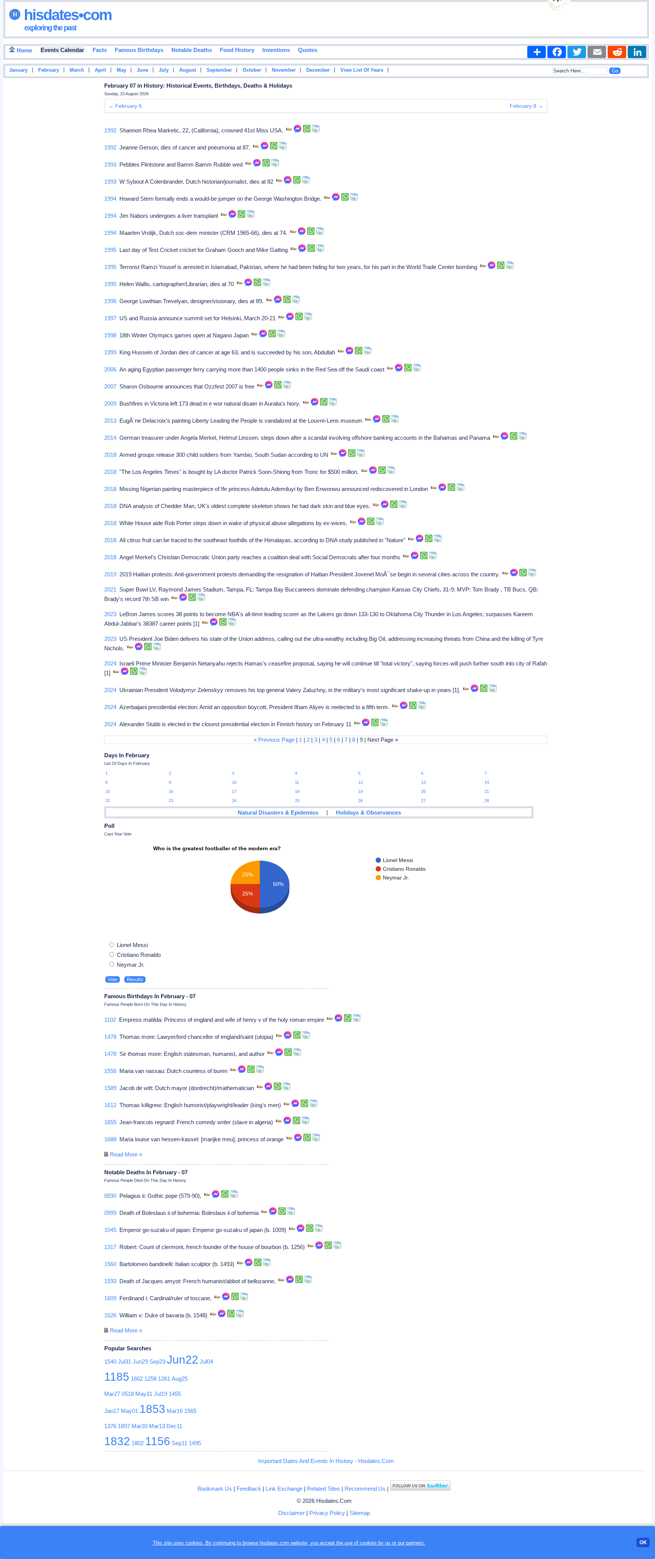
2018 (110, 454)
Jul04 (206, 1361)
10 (234, 782)
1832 (117, 1441)
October (252, 70)
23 (171, 800)
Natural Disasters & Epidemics (278, 812)
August (187, 70)
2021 (110, 589)
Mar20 (139, 1426)
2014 (110, 437)
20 (423, 791)
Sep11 (179, 1443)
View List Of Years (361, 70)
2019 (110, 574)
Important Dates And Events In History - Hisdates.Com (326, 1461)
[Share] (537, 52)
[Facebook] (557, 52)
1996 (110, 301)
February (48, 70)
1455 (175, 1394)
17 (234, 791)
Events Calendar (62, 50)
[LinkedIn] (637, 52)
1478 (110, 1037)
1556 (110, 1071)
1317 (110, 1247)
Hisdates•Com (66, 14)
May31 (143, 1394)
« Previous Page (274, 739)
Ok (643, 1542)
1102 (110, 1019)
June (142, 70)
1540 (110, 1361)
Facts (99, 50)
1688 (110, 1139)
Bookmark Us (214, 1488)
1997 (110, 318)
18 (297, 791)
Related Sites (323, 1488)
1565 (190, 1411)
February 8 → (526, 106)
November (284, 70)
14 (486, 782)
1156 (157, 1441)
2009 (110, 403)
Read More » (126, 1154)
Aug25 (180, 1378)
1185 (116, 1376)
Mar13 (157, 1426)
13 (423, 782)
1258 (150, 1378)
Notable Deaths (191, 50)
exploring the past (50, 28)
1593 (110, 1281)
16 (171, 791)
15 (107, 791)
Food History (237, 50)
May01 (129, 1411)
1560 (110, 1264)
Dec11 (174, 1426)
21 (486, 791)
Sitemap (359, 1513)
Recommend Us (365, 1488)
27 (423, 800)
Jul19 (160, 1394)
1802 (138, 1443)
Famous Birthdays (139, 50)
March (77, 70)
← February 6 (125, 106)
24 (234, 800)
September (219, 70)
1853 (152, 1409)
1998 (110, 335)
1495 (195, 1443)
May (121, 70)
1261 (164, 1378)
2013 (110, 420)
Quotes (307, 50)
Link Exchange (284, 1488)
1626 (110, 1315)
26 (360, 800)
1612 (110, 1105)
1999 (110, 352)
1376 (110, 1426)
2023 (110, 614)
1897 (124, 1426)
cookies (368, 1543)
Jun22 (182, 1359)
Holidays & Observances (368, 812)
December (318, 70)
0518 (128, 1394)
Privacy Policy (327, 1513)
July (164, 70)
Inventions (276, 50)
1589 (110, 1088)
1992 (110, 130)
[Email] (597, 52)
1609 (110, 1298)
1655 (110, 1122)
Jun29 (140, 1361)
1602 (137, 1378)
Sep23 (157, 1361)
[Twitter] (577, 52)
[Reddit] (617, 52)
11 (297, 782)
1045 (110, 1230)
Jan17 (111, 1411)
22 (107, 800)
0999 (110, 1213)
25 (297, 800)
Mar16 (175, 1411)
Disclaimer (291, 1513)
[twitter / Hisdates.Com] (420, 1488)
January (18, 70)
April (100, 70)
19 (360, 791)
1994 (110, 198)
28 (486, 800)
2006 (110, 369)
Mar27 (112, 1394)
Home (23, 50)
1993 (110, 164)
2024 (110, 663)
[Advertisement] (629, 202)
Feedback (249, 1488)
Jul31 (124, 1361)
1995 (110, 250)
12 (360, 782)
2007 (110, 386)
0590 (110, 1195)
